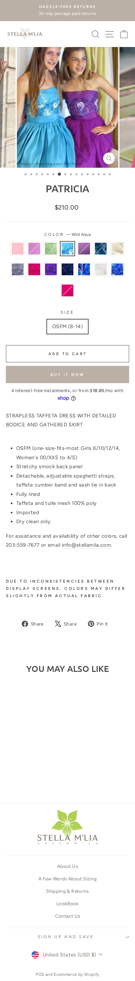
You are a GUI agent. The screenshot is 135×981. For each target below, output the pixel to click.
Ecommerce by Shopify (76, 974)
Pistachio (51, 249)
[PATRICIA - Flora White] (29, 777)
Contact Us (67, 916)
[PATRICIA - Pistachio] (29, 764)
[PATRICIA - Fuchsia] (45, 777)
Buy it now (68, 374)
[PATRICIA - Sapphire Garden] (13, 771)
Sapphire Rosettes (117, 269)
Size (67, 312)
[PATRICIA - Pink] (13, 764)
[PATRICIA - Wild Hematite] (29, 771)
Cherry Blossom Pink (34, 249)
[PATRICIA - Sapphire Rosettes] (37, 777)
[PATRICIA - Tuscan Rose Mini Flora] (37, 771)
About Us (67, 866)
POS (40, 974)
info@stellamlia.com (86, 545)
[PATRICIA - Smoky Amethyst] (45, 764)
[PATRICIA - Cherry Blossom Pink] (21, 764)
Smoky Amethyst (84, 249)
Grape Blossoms (51, 269)
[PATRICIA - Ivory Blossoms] (21, 771)
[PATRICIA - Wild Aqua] (37, 764)
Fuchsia (67, 290)
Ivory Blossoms (117, 249)
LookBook (67, 903)
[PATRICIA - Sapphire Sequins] (13, 777)
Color (67, 234)
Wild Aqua (67, 249)
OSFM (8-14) (67, 326)
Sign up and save (66, 936)
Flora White (101, 269)
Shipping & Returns (67, 891)
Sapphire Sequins (67, 269)
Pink (18, 249)
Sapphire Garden (101, 249)
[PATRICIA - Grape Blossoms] (45, 771)
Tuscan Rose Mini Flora (34, 269)
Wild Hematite (18, 269)
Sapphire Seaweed (84, 269)
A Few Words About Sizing (67, 878)
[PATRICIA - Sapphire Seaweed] (21, 777)
